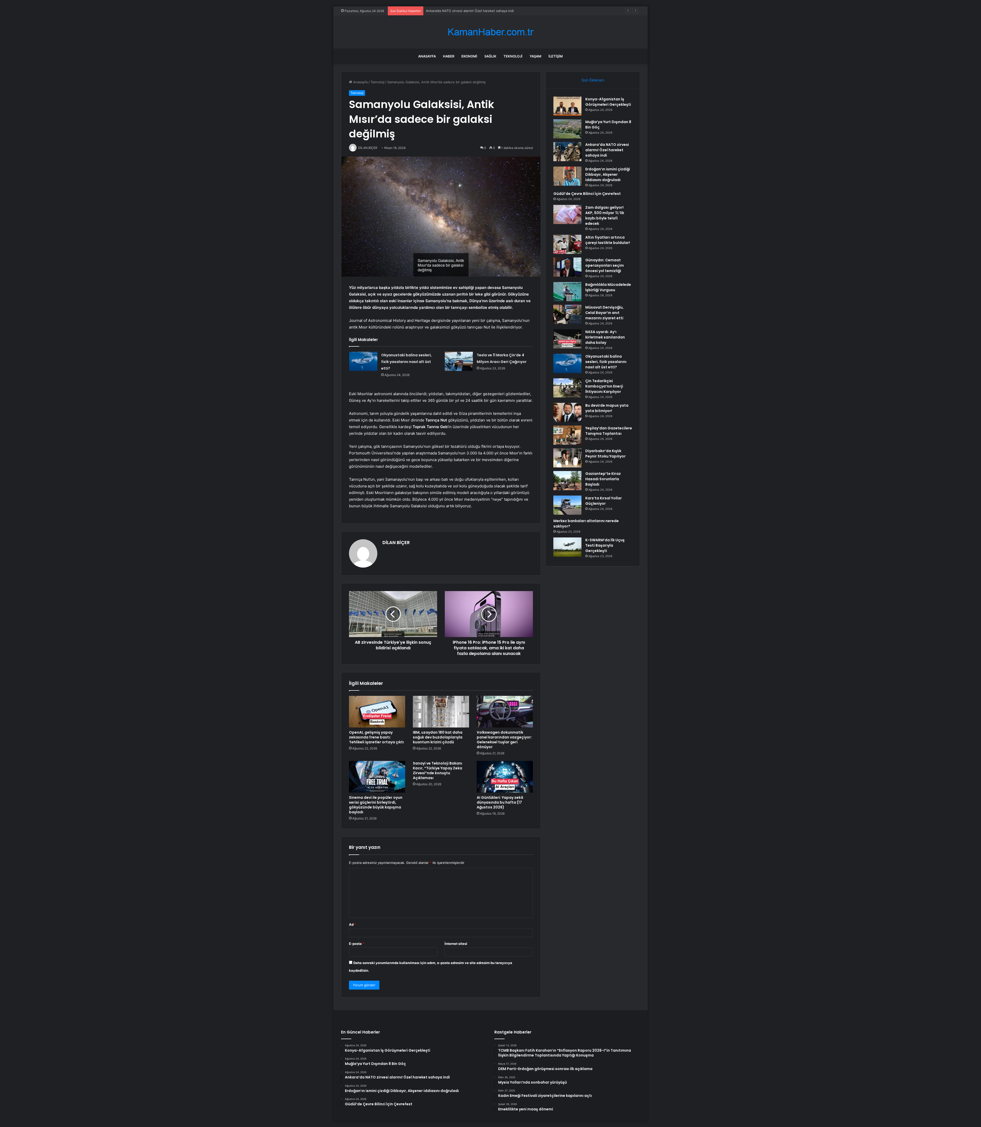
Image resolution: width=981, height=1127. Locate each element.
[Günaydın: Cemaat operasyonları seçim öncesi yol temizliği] (567, 267)
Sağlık (490, 56)
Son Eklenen (592, 80)
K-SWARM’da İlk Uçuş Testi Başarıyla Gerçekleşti (605, 545)
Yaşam (535, 56)
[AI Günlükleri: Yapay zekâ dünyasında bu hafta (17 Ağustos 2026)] (505, 777)
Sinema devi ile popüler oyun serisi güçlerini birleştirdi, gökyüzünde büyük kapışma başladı (375, 805)
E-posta (356, 944)
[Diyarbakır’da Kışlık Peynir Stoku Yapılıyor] (567, 457)
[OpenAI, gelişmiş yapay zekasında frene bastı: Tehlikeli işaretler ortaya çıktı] (377, 711)
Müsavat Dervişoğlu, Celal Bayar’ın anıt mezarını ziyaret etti (604, 313)
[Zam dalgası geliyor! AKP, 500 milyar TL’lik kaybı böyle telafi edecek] (567, 214)
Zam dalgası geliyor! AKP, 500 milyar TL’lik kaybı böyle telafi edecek (604, 215)
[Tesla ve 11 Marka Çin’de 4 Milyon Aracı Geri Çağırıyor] (459, 361)
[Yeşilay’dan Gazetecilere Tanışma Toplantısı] (567, 435)
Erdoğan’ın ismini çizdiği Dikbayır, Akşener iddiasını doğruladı (474, 11)
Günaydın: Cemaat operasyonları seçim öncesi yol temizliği (604, 265)
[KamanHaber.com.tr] (490, 32)
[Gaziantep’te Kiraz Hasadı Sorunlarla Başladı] (567, 480)
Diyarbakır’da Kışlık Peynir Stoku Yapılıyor (605, 453)
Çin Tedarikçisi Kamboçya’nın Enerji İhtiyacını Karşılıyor (604, 386)
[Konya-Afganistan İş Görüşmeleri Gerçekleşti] (567, 106)
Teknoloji (513, 56)
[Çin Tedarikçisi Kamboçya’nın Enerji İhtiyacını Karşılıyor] (567, 387)
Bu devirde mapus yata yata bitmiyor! (606, 408)
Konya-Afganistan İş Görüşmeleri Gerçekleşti (608, 102)
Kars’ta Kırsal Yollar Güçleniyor (603, 501)
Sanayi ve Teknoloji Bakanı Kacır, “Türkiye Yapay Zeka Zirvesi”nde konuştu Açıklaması (437, 770)
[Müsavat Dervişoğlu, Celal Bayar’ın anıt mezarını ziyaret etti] (567, 314)
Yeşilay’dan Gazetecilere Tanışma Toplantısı (608, 431)
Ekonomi (469, 56)
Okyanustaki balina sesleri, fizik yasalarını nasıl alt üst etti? (406, 362)
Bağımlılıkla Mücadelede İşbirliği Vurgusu (608, 287)
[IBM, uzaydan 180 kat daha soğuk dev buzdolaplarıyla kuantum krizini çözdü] (441, 711)
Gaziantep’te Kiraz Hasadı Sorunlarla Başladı (603, 479)
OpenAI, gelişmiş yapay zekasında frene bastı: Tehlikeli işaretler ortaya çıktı (376, 737)
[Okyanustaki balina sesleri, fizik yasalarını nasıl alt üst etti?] (363, 361)
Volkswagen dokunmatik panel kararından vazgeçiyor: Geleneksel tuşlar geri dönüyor (504, 739)
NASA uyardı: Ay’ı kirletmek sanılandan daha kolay (605, 337)
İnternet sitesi (456, 944)
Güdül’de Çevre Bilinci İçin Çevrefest (587, 193)
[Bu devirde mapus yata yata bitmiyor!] (567, 412)
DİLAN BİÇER (396, 542)
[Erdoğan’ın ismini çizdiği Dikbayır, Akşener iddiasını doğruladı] (567, 176)
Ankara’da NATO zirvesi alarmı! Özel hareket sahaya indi (607, 150)
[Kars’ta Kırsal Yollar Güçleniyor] (567, 505)
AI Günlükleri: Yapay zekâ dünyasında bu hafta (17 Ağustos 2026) (500, 802)
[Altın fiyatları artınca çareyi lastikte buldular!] (567, 244)
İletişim (555, 56)
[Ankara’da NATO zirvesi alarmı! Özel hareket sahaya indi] (567, 151)
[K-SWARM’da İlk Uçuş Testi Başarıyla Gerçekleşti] (567, 547)
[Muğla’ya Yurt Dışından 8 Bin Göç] (567, 128)
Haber (448, 56)
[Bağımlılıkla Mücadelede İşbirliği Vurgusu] (567, 291)
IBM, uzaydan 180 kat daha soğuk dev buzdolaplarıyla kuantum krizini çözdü (437, 737)
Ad (352, 924)
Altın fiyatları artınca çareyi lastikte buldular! (607, 240)
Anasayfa (427, 56)
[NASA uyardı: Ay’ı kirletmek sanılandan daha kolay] (567, 338)
